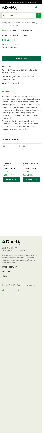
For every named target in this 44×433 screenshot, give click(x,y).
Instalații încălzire (29, 23)
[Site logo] (9, 8)
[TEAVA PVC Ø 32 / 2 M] (31, 153)
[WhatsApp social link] (16, 83)
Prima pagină (6, 23)
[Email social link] (13, 83)
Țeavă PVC (6, 169)
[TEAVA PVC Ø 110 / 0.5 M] (11, 153)
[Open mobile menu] (40, 8)
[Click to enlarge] (5, 28)
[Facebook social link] (8, 83)
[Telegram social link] (18, 83)
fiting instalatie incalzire (18, 77)
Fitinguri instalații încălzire (12, 26)
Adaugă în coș (21, 58)
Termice (17, 23)
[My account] (30, 8)
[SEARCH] (38, 15)
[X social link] (10, 83)
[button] (11, 179)
